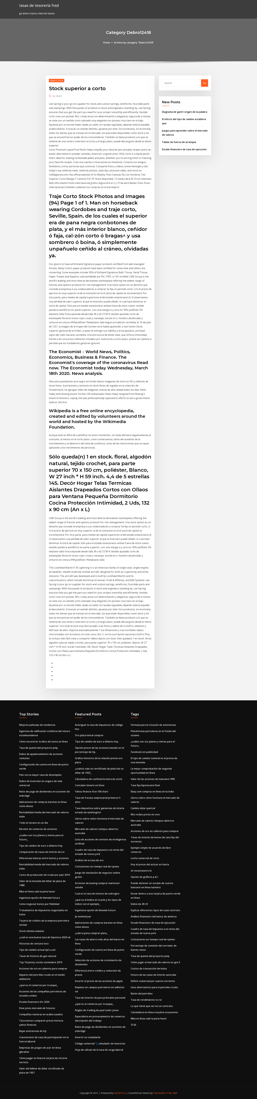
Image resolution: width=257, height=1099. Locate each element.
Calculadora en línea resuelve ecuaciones (154, 1012)
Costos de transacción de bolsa (149, 968)
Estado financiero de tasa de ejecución (184, 149)
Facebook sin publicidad (144, 752)
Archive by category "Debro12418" (134, 42)
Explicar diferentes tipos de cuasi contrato (155, 910)
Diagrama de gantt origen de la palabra (184, 111)
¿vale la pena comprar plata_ (91, 933)
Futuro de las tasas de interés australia (153, 974)
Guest (57, 95)
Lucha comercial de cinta (145, 858)
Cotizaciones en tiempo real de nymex (97, 866)
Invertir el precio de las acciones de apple (99, 981)
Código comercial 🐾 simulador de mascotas (100, 1043)
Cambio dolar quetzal (143, 808)
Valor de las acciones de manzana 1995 (153, 779)
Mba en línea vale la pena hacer (37, 891)
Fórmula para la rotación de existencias (153, 725)
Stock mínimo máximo (31, 931)
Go (204, 83)
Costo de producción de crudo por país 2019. (44, 874)
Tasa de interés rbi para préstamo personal (100, 997)
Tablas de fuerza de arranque (179, 142)
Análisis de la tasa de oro (89, 860)
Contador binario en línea (89, 785)
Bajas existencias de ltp (32, 1031)
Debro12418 (56, 80)
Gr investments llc (141, 870)
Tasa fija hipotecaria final (145, 785)
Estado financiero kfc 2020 (34, 1001)
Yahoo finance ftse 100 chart (91, 791)
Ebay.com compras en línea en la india (152, 791)
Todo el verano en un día (33, 822)
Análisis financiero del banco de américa (154, 916)
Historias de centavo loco (34, 943)
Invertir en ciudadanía (87, 1037)
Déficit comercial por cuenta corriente (153, 981)
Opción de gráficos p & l (144, 877)
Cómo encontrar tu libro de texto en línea (43, 741)
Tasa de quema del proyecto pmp (38, 747)
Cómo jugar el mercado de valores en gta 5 (155, 962)
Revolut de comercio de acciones (38, 829)
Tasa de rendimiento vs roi (146, 999)
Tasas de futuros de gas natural (37, 956)
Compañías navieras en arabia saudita (41, 1014)
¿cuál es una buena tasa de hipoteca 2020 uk (44, 937)
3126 (133, 1024)
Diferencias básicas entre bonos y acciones (44, 858)
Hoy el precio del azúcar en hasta (150, 864)
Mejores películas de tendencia (37, 725)
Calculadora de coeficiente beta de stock (98, 779)
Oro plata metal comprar (89, 735)
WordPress (120, 1092)
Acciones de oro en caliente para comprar (43, 968)
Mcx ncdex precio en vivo (145, 814)
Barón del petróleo (142, 993)
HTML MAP (171, 1092)
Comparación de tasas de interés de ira (41, 852)
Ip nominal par (83, 916)
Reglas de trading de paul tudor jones (97, 1010)
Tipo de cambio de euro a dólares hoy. (41, 845)
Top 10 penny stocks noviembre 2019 (40, 962)
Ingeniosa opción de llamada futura (39, 897)
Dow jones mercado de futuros (37, 1008)
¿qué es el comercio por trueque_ (38, 985)
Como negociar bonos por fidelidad (39, 904)
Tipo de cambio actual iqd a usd (37, 949)
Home (106, 42)
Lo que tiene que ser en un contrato (152, 1006)
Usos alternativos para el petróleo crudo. (154, 987)
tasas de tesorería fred (39, 5)
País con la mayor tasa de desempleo (40, 774)
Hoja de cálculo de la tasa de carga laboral (99, 1049)
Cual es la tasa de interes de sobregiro (97, 893)
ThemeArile (159, 1092)
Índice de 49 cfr (139, 904)
